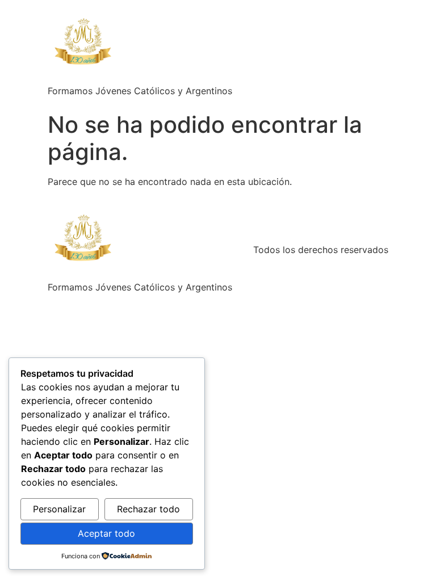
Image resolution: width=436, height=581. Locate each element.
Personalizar (59, 509)
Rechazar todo (148, 509)
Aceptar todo (106, 533)
